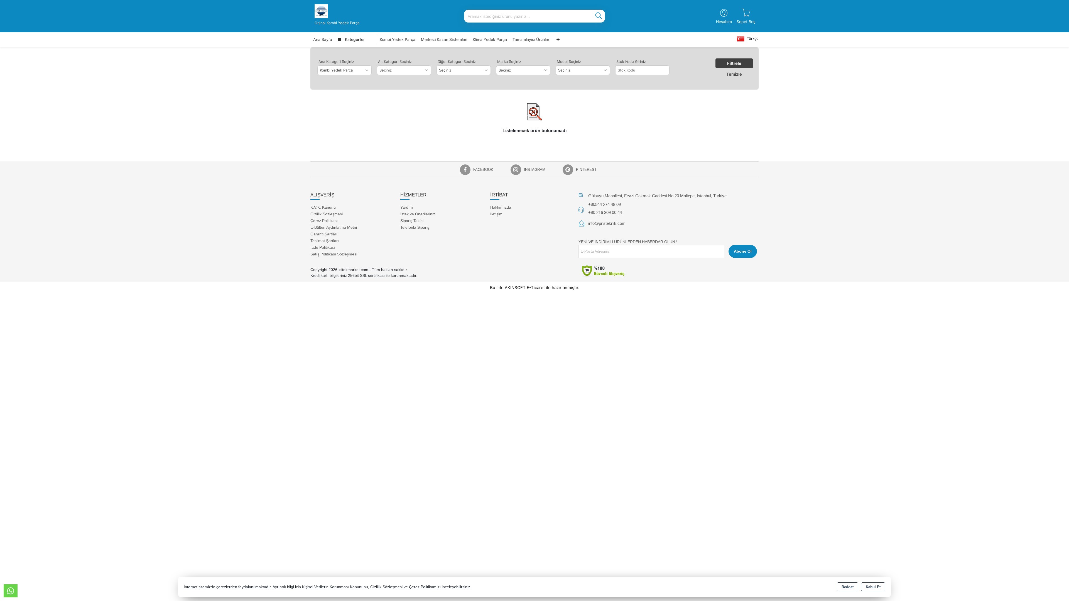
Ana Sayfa (322, 39)
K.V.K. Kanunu (323, 207)
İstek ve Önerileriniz (417, 214)
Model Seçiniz (569, 61)
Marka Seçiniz (509, 61)
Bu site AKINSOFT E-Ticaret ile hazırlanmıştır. (534, 287)
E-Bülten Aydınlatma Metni (333, 227)
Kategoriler (354, 39)
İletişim (496, 214)
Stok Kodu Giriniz (631, 61)
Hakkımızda (500, 207)
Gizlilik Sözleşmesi (326, 214)
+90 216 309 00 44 (605, 212)
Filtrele (734, 63)
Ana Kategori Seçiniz (336, 61)
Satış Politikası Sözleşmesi (333, 254)
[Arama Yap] (598, 16)
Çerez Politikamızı (425, 587)
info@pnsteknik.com (607, 223)
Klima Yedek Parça (490, 39)
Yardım (406, 207)
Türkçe (752, 38)
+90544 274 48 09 (604, 204)
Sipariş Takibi (411, 220)
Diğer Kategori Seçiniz (457, 61)
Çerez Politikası (324, 220)
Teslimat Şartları (324, 240)
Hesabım (724, 21)
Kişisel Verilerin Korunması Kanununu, (335, 587)
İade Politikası (322, 247)
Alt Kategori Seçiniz (395, 61)
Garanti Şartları (323, 234)
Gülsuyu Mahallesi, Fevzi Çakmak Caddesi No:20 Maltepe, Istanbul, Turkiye (657, 195)
